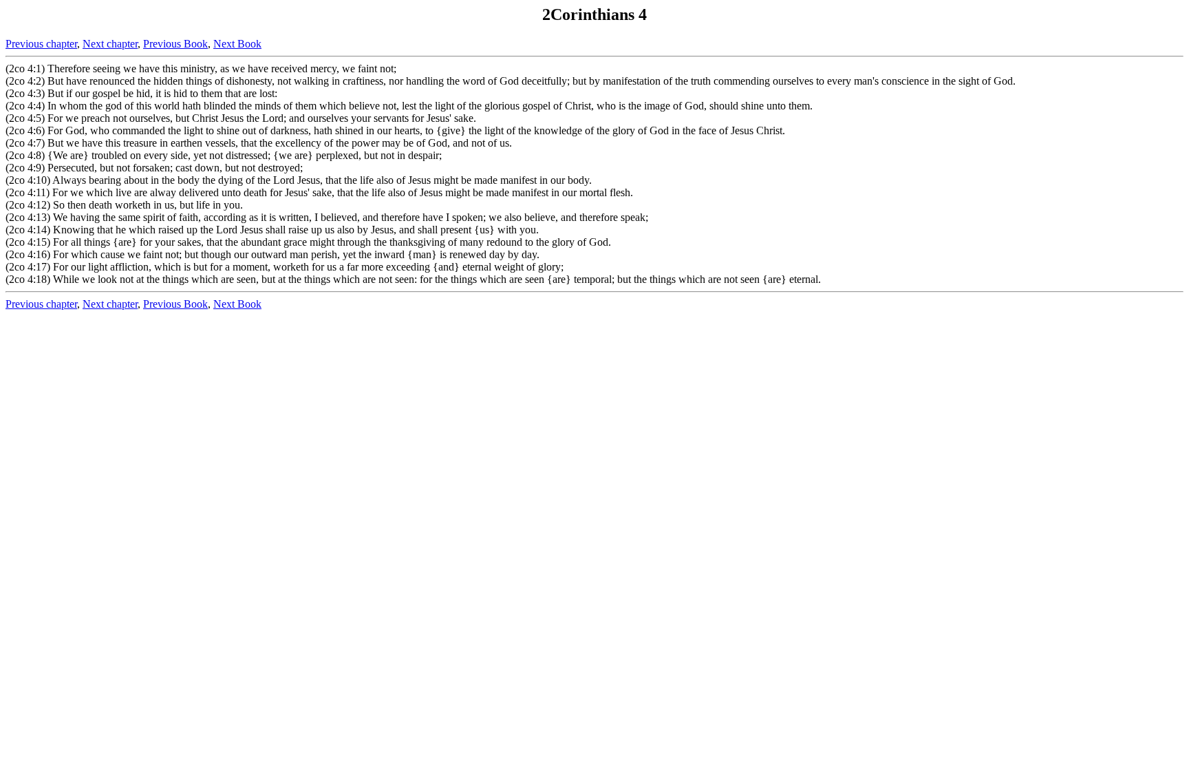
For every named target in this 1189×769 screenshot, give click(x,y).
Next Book (237, 44)
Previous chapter (41, 44)
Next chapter (110, 44)
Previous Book (175, 44)
